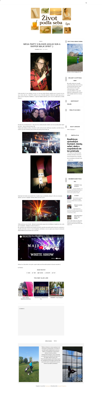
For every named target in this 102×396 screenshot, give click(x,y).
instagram (49, 341)
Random (40, 41)
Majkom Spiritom (43, 96)
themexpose (47, 386)
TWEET (34, 272)
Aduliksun (31, 96)
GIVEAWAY (76, 195)
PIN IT (54, 272)
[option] (25, 291)
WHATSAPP (48, 272)
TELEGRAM (41, 272)
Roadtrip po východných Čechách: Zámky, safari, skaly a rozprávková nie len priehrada (74, 145)
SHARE (29, 272)
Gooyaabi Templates (62, 386)
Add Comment (45, 49)
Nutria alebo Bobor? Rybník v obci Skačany (78, 217)
